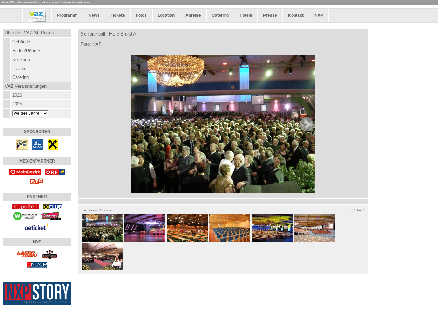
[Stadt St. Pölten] (25, 206)
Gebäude (21, 41)
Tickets (118, 15)
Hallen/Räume (26, 50)
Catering (220, 15)
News (94, 15)
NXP (318, 15)
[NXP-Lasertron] (27, 253)
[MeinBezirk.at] (25, 171)
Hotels (246, 15)
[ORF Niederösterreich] (55, 171)
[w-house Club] (25, 215)
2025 (17, 104)
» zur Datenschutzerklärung (71, 2)
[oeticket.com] (37, 226)
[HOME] (37, 21)
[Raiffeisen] (52, 143)
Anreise (193, 15)
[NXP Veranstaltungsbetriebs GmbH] (37, 264)
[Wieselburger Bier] (22, 143)
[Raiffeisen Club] (53, 206)
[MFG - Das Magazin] (37, 181)
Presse (270, 15)
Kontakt (296, 15)
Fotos (141, 15)
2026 (17, 95)
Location (166, 15)
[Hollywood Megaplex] (51, 215)
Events (19, 68)
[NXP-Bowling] (50, 253)
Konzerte (21, 59)
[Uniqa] (38, 143)
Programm (67, 15)
